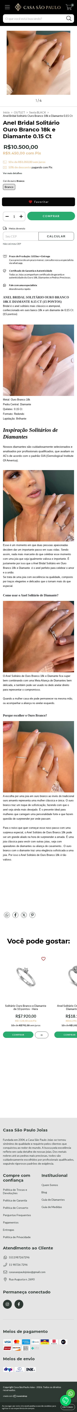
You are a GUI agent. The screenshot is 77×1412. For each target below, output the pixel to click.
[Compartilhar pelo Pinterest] (32, 916)
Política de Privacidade (17, 1237)
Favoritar (41, 201)
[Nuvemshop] (15, 1396)
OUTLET (19, 112)
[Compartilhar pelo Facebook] (15, 916)
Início (6, 112)
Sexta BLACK (37, 112)
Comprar (18, 1035)
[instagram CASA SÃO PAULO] (7, 1304)
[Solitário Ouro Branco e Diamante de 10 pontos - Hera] (41, 1035)
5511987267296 (19, 1257)
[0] (69, 8)
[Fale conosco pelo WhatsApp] (70, 1393)
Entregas (8, 1229)
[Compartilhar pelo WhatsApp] (7, 915)
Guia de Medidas (51, 1207)
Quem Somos (49, 1185)
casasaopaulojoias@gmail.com (27, 1272)
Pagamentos (11, 1222)
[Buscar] (69, 18)
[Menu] (7, 7)
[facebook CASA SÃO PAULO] (18, 1304)
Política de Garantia (15, 1200)
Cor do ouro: (13, 180)
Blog (44, 1192)
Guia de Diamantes (53, 1199)
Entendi (68, 1407)
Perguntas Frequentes (17, 1215)
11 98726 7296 (18, 1264)
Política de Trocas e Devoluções (15, 1191)
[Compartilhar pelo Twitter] (24, 916)
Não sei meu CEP (12, 243)
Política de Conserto (15, 1207)
